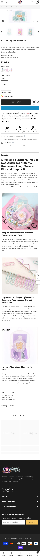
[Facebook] (4, 490)
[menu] (2, 2)
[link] (10, 449)
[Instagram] (8, 490)
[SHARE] (37, 102)
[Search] (7, 2)
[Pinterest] (12, 490)
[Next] (37, 21)
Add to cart (16, 102)
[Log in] (32, 2)
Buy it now (20, 108)
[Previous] (33, 21)
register (32, 522)
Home (2, 7)
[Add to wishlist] (34, 102)
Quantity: (4, 85)
